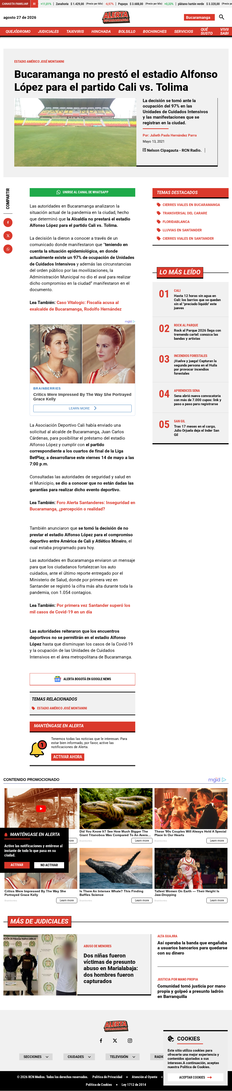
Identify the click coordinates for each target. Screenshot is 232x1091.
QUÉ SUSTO (207, 31)
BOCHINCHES (155, 31)
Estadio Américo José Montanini (62, 708)
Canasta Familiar (15, 3)
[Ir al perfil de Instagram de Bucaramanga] (130, 1040)
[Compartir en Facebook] (7, 222)
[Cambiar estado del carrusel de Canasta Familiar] (34, 4)
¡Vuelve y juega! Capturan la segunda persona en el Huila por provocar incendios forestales (195, 367)
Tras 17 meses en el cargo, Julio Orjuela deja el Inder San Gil (196, 430)
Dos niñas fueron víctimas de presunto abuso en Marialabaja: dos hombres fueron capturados (111, 968)
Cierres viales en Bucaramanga (191, 205)
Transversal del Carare (185, 213)
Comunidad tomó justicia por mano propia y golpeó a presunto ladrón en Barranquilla (191, 991)
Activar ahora (67, 756)
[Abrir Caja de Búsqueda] (221, 17)
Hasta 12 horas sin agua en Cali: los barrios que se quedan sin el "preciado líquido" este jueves (197, 302)
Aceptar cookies (192, 1077)
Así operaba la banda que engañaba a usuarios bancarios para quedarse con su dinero (192, 948)
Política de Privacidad (107, 1077)
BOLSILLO (126, 31)
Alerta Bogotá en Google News (87, 679)
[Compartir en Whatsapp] (7, 249)
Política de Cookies (194, 1067)
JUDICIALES (48, 31)
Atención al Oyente (144, 1077)
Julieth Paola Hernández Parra (173, 135)
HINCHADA (101, 31)
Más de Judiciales (39, 921)
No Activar (49, 865)
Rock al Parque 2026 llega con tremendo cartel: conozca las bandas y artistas (197, 334)
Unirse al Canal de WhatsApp (86, 192)
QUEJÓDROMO (18, 31)
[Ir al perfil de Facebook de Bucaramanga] (101, 1040)
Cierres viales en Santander (188, 239)
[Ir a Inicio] (116, 17)
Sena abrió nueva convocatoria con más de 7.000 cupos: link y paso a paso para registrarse (197, 400)
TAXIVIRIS (75, 31)
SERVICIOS (183, 31)
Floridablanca (176, 222)
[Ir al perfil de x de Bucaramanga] (115, 1040)
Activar (17, 865)
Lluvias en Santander (182, 230)
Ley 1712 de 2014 (134, 1084)
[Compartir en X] (7, 235)
